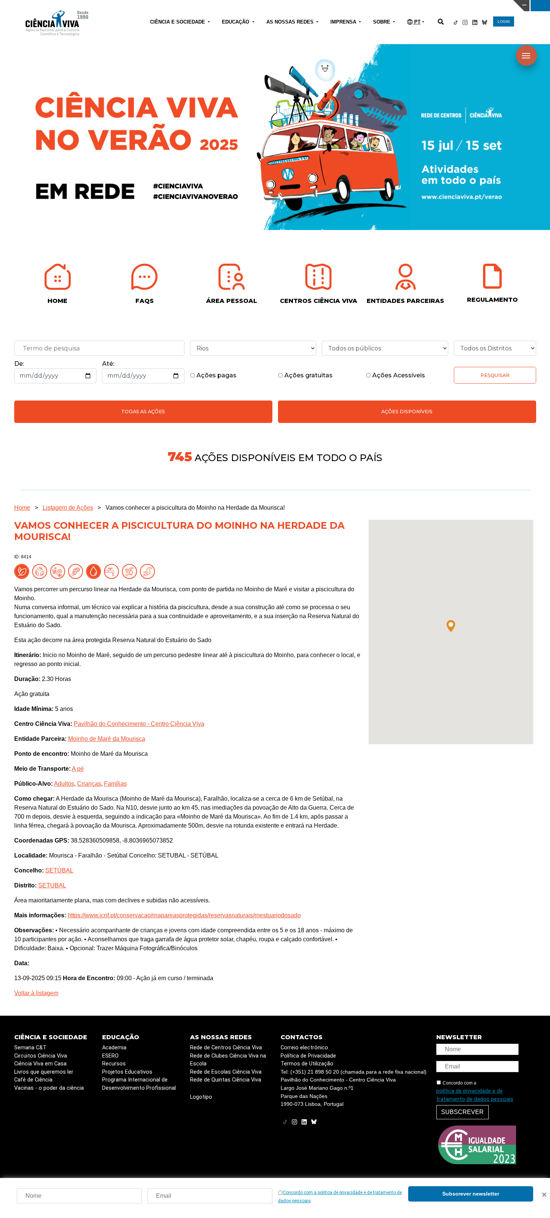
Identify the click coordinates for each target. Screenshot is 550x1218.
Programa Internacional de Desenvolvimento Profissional (139, 1084)
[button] (451, 626)
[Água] (113, 571)
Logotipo (201, 1097)
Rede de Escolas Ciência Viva (226, 1072)
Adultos (64, 783)
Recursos (114, 1064)
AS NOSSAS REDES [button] (290, 22)
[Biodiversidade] (59, 571)
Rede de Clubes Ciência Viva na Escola (228, 1060)
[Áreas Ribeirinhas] (131, 571)
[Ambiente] (41, 571)
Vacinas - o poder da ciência (49, 1088)
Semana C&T (30, 1047)
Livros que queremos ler (43, 1072)
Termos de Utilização (307, 1064)
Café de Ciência (33, 1080)
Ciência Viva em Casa (40, 1064)
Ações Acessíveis (398, 375)
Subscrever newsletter (470, 1194)
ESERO (110, 1056)
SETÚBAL (59, 870)
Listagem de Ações (68, 507)
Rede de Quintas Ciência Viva (225, 1080)
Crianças (89, 783)
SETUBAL (52, 885)
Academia (114, 1047)
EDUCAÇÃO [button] (236, 22)
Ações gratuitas (308, 375)
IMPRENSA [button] (344, 22)
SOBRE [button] (382, 22)
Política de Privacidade (308, 1056)
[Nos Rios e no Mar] (95, 571)
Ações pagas (215, 375)
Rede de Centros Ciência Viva (226, 1047)
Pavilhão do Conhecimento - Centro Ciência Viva (139, 724)
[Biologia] (77, 571)
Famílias (115, 783)
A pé (78, 769)
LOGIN (504, 21)
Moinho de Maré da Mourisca (106, 739)
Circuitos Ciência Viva (40, 1056)
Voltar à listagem (36, 993)
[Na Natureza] (23, 571)
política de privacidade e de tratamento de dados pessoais (474, 1095)
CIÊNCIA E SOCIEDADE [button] (178, 22)
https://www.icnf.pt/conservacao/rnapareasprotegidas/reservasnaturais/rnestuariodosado (184, 915)
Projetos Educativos (127, 1072)
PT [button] (417, 22)
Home (22, 507)
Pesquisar (495, 375)
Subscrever (462, 1112)
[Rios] (149, 571)
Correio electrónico (304, 1047)
